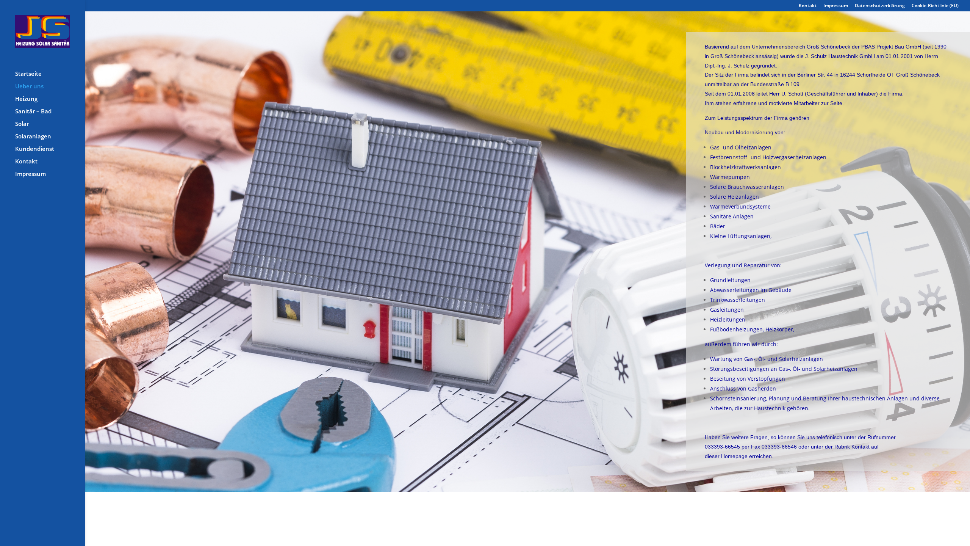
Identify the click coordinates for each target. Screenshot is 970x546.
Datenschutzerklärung (880, 6)
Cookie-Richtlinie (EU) (935, 6)
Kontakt (808, 6)
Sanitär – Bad (33, 111)
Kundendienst (34, 149)
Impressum (835, 6)
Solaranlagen (33, 136)
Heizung (26, 99)
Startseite (28, 74)
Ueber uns (29, 86)
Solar (22, 124)
